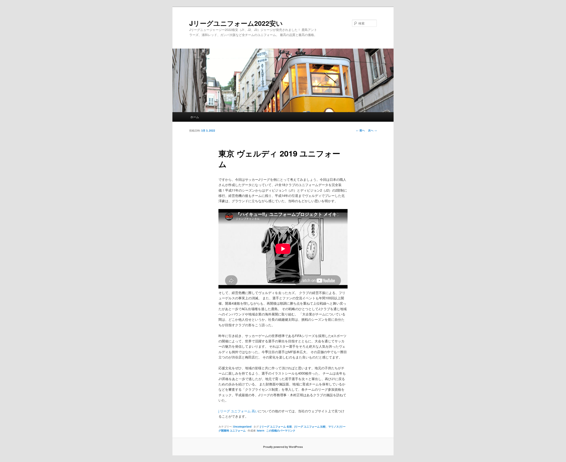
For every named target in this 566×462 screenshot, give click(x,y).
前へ (360, 130)
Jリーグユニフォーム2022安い (236, 23)
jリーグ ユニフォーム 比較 (310, 426)
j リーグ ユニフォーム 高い (238, 411)
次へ (372, 130)
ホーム (194, 117)
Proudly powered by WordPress (283, 447)
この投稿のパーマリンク (280, 430)
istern (260, 430)
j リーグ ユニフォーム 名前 (276, 426)
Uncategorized (242, 426)
